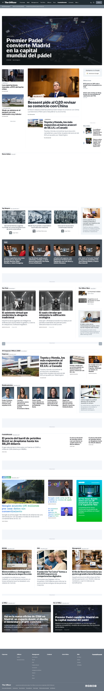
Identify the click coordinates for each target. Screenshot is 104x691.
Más (78, 654)
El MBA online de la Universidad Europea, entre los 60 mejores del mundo (89, 325)
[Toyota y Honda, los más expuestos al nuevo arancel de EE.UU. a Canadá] (20, 366)
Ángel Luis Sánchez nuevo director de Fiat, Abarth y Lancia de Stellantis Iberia (68, 404)
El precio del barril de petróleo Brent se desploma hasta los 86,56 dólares (95, 440)
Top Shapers (35, 657)
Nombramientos (20, 659)
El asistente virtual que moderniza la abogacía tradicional (15, 315)
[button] (3, 2)
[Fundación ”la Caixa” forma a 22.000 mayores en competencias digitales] (52, 560)
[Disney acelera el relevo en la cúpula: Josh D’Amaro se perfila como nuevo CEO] (89, 141)
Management (35, 654)
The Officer (6, 685)
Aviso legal (35, 688)
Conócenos (15, 688)
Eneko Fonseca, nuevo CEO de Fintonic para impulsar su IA (7, 403)
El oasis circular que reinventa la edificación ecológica (52, 315)
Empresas (5, 83)
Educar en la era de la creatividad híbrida (66, 226)
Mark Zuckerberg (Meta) (18, 6)
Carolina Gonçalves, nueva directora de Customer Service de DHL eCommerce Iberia (23, 404)
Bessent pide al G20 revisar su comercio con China (52, 104)
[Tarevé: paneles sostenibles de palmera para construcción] (56, 301)
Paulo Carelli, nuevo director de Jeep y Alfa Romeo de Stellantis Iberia (38, 404)
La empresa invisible (94, 291)
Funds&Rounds (6, 108)
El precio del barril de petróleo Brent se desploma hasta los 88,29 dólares (21, 441)
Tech (33, 675)
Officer (99, 2)
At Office (79, 657)
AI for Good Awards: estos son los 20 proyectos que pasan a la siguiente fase (88, 502)
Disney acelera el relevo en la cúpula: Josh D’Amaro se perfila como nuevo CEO (97, 143)
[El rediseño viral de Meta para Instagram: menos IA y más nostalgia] (17, 560)
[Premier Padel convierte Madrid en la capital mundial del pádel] (77, 618)
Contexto (32, 99)
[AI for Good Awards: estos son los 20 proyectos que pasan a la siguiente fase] (89, 491)
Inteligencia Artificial (36, 670)
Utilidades (79, 665)
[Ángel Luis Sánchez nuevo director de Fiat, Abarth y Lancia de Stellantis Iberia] (68, 393)
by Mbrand (52, 688)
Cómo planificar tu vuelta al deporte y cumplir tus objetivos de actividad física (91, 222)
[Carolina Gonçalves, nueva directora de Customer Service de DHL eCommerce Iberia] (23, 393)
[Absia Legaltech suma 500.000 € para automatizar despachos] (19, 301)
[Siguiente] (100, 343)
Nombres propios (6, 6)
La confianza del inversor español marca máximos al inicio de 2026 (97, 132)
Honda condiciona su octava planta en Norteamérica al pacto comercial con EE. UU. (77, 369)
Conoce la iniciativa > (95, 482)
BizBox (18, 657)
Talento (33, 672)
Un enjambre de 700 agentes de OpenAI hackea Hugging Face (54, 512)
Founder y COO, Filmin (52, 192)
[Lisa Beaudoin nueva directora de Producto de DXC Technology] (53, 393)
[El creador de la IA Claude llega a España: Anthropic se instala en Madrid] (95, 359)
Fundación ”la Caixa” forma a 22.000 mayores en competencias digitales (52, 574)
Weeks (78, 659)
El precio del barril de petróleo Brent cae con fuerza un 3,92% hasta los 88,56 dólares (76, 441)
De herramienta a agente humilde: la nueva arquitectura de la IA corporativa (13, 227)
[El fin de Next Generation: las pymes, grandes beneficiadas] (87, 560)
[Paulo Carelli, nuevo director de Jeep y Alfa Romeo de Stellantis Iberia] (38, 393)
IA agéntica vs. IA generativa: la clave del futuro (94, 300)
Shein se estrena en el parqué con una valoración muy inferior (11, 112)
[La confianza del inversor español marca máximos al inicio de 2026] (89, 131)
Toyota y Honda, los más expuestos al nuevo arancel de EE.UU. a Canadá (60, 124)
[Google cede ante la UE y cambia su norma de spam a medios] (60, 488)
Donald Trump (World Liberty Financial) (35, 6)
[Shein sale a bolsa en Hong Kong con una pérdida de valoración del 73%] (13, 100)
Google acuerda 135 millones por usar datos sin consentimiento (20, 508)
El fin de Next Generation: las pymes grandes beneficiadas (87, 573)
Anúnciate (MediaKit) (6, 688)
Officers (19, 654)
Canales (79, 662)
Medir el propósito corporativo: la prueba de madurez (39, 226)
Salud (33, 678)
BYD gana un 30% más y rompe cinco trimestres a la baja (92, 85)
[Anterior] (3, 343)
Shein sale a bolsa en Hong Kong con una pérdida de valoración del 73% (92, 94)
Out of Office (10, 36)
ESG (33, 662)
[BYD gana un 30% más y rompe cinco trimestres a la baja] (13, 75)
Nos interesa (22, 688)
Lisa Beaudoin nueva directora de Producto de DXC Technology (52, 403)
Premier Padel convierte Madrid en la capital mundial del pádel (28, 48)
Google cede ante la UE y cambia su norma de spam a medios (60, 500)
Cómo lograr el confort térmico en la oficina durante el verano (89, 401)
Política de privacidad (44, 688)
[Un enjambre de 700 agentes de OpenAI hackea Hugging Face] (67, 511)
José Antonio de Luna (52, 187)
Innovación (34, 667)
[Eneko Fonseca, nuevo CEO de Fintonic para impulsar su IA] (8, 393)
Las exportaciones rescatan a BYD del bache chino (13, 87)
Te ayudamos (29, 688)
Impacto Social (35, 665)
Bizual (33, 659)
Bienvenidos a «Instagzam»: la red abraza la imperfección (17, 573)
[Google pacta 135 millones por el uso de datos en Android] (23, 492)
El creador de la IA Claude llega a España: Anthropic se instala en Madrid (95, 368)
